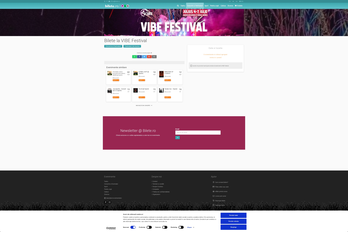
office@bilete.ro (115, 1)
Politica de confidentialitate (161, 192)
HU (236, 1)
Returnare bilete (220, 201)
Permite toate (233, 215)
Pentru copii (108, 189)
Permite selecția (233, 221)
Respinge (234, 227)
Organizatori (156, 194)
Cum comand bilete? (221, 182)
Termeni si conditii (158, 184)
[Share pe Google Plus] (149, 56)
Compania (155, 189)
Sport (106, 186)
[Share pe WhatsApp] (134, 56)
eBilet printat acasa (221, 191)
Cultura (106, 192)
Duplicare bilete (220, 205)
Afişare (189, 227)
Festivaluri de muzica (132, 46)
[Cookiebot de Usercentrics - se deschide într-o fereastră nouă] (111, 228)
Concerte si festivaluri (113, 46)
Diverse (106, 194)
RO (230, 1)
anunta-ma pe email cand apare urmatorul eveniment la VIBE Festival (210, 65)
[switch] (149, 227)
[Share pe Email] (154, 56)
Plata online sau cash (222, 187)
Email (177, 129)
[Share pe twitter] (144, 56)
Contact (154, 181)
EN (233, 1)
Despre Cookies (157, 186)
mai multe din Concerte (143, 105)
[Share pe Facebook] (139, 56)
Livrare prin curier (220, 196)
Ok (177, 137)
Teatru (106, 181)
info (242, 1)
